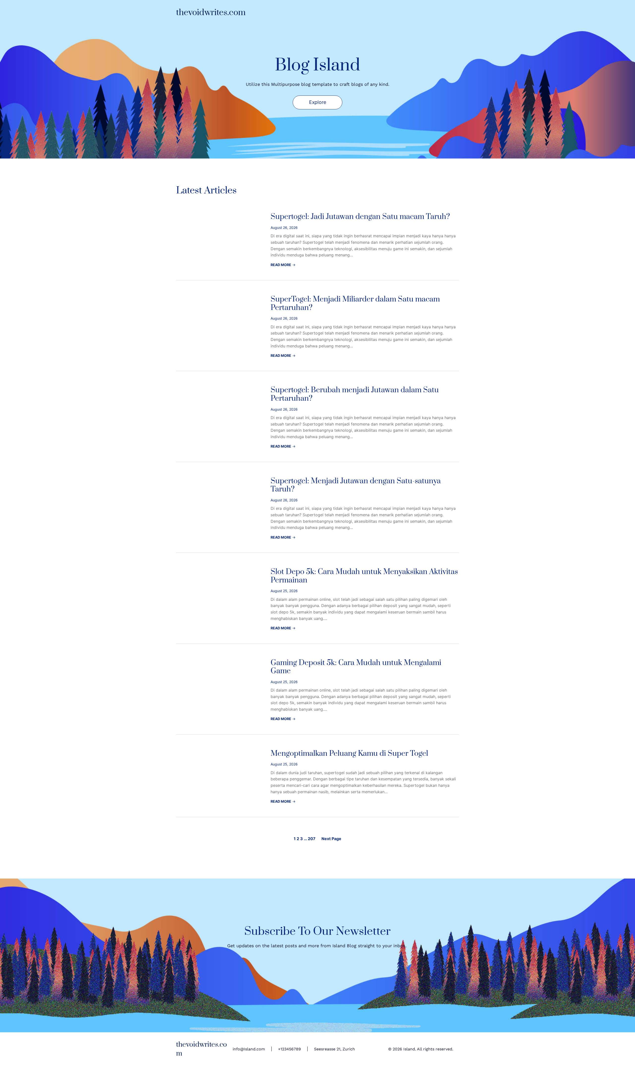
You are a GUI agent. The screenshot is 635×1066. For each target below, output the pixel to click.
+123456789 (289, 1049)
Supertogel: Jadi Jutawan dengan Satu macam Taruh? (360, 217)
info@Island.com (249, 1049)
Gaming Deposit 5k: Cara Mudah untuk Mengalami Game (356, 667)
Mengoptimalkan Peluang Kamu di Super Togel (349, 754)
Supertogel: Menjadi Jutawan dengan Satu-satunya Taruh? (356, 485)
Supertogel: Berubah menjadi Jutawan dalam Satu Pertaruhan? (355, 394)
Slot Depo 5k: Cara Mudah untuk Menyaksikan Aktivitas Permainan (364, 576)
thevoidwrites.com (211, 12)
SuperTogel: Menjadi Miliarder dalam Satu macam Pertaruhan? (355, 303)
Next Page (331, 838)
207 (312, 838)
